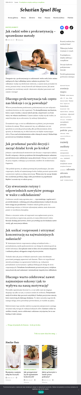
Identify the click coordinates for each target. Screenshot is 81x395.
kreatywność (63, 109)
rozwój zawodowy (64, 150)
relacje (67, 133)
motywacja (63, 114)
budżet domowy (70, 95)
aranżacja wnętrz (64, 90)
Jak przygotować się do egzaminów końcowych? (31, 374)
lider (68, 109)
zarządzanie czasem (66, 164)
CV (64, 98)
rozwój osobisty (64, 144)
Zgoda (41, 392)
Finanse (47, 18)
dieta (67, 98)
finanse (71, 101)
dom (70, 98)
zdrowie (70, 169)
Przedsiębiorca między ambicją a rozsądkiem (31, 1)
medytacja (71, 111)
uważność (67, 158)
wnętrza (62, 161)
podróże (63, 130)
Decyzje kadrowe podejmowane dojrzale (66, 67)
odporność (71, 114)
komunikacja (64, 106)
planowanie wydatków (65, 127)
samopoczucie (64, 153)
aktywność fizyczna (65, 85)
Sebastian (20, 40)
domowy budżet (64, 101)
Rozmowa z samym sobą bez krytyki (13, 373)
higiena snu (67, 103)
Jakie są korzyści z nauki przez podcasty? (49, 374)
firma (61, 103)
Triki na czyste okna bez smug (45, 333)
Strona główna (13, 18)
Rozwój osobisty (58, 18)
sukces (61, 158)
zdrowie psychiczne (65, 175)
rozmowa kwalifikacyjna (65, 136)
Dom (39, 18)
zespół (61, 180)
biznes (62, 95)
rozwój (62, 139)
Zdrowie (32, 18)
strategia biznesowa (65, 156)
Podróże (70, 18)
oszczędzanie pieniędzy (64, 123)
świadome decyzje (68, 180)
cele (61, 98)
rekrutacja (62, 133)
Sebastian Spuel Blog (40, 9)
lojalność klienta (64, 111)
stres (72, 156)
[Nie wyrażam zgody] (79, 390)
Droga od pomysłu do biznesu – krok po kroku (23, 325)
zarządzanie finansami (65, 166)
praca (70, 130)
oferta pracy (62, 119)
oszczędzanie (69, 119)
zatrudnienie (63, 170)
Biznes (23, 18)
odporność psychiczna (65, 117)
